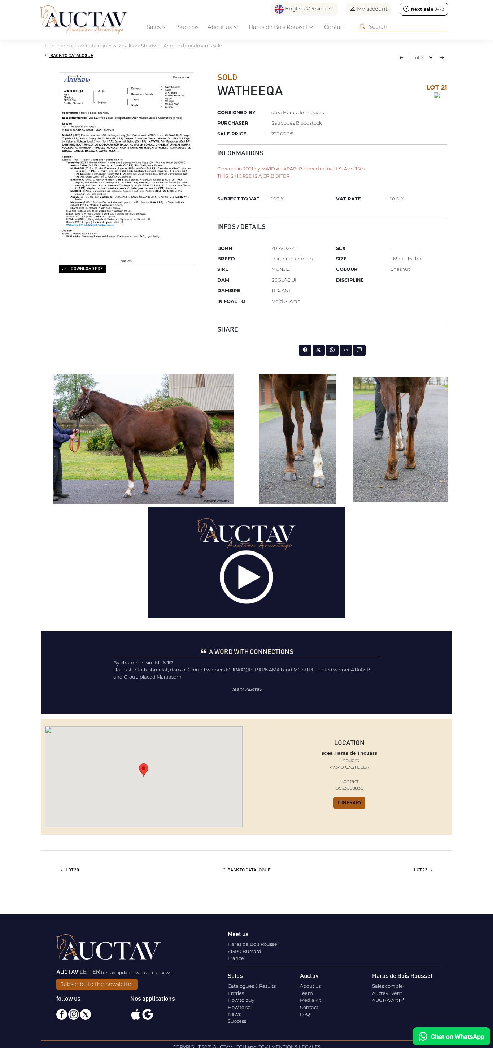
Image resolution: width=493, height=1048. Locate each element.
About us (310, 986)
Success (188, 26)
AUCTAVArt (385, 1000)
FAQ (305, 1014)
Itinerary (349, 802)
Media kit (310, 1000)
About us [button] (220, 26)
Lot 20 (72, 870)
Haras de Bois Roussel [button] (279, 26)
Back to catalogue (71, 55)
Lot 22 (421, 870)
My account (371, 9)
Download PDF (86, 269)
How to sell (240, 1007)
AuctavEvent (387, 993)
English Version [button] (305, 8)
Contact (334, 26)
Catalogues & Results (252, 986)
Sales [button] (154, 26)
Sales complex (388, 986)
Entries (236, 993)
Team (306, 993)
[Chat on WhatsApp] (451, 1036)
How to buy (241, 1000)
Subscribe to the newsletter (97, 984)
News (234, 1014)
